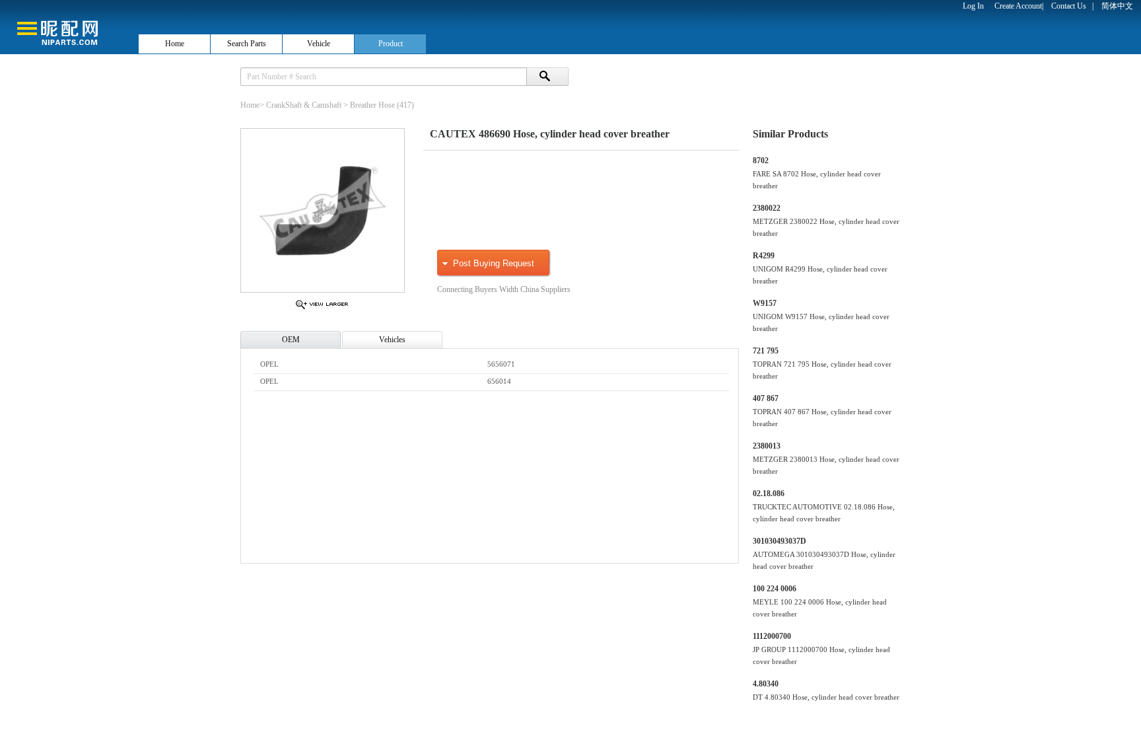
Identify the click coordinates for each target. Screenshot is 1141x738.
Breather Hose (372, 105)
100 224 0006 (774, 588)
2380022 (766, 208)
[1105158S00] (321, 308)
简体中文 (1117, 6)
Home (174, 43)
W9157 (765, 303)
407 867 (765, 398)
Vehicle (318, 43)
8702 (761, 160)
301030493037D (779, 541)
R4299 (764, 255)
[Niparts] (68, 26)
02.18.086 (768, 493)
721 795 (765, 350)
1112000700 (772, 636)
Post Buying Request (493, 263)
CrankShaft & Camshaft (303, 105)
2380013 (766, 446)
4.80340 (765, 683)
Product (390, 43)
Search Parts (246, 43)
